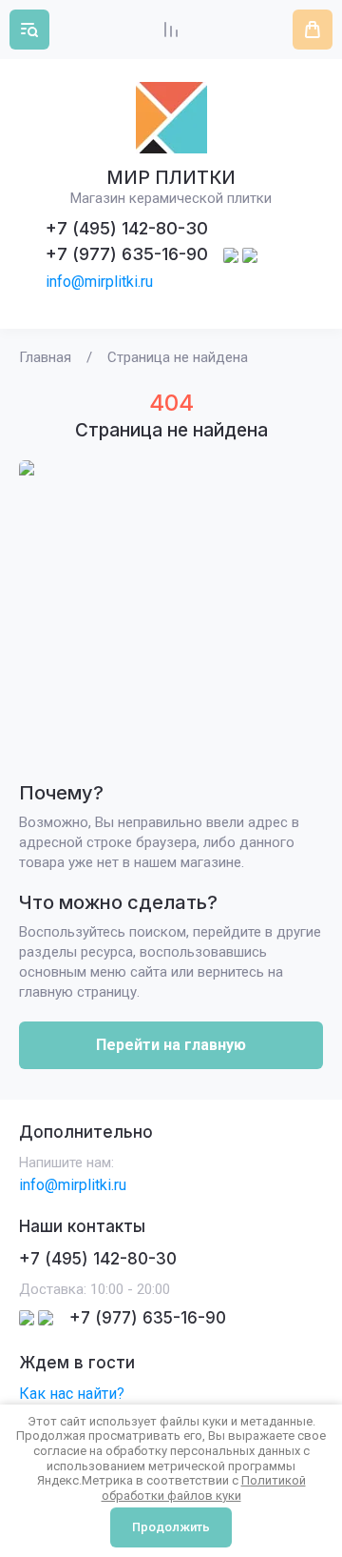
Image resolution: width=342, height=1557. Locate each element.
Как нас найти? (71, 1394)
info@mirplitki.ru (99, 282)
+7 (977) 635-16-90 (127, 254)
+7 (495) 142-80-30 (127, 228)
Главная (45, 357)
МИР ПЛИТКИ (171, 178)
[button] (29, 30)
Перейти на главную (171, 1045)
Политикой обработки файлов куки (204, 1488)
